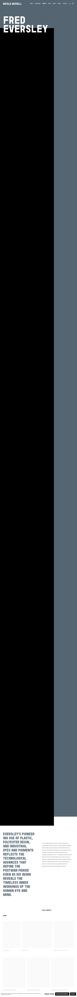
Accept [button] (73, 994)
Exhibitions (38, 3)
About (54, 3)
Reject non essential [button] (62, 994)
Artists (44, 3)
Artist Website (46, 910)
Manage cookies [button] (49, 994)
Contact (65, 3)
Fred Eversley (25, 24)
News (59, 3)
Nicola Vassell (12, 3)
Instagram (73, 3)
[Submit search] (70, 3)
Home (31, 3)
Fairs (49, 3)
